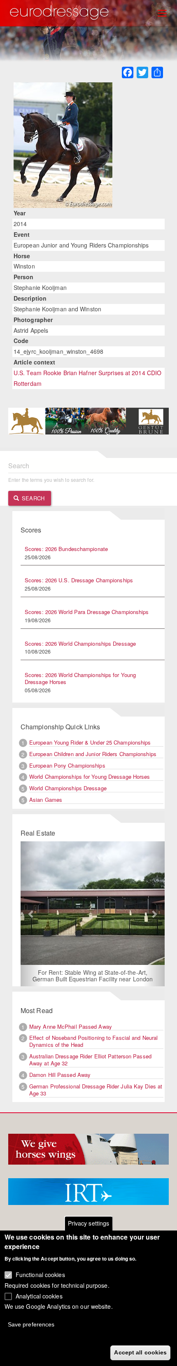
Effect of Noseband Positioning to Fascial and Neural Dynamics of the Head (93, 1041)
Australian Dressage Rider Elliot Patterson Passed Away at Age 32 (90, 1059)
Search (32, 498)
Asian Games (45, 799)
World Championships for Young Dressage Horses (89, 776)
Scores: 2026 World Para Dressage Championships (87, 612)
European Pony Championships (67, 765)
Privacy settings (88, 1223)
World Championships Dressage (68, 788)
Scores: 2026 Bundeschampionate (66, 549)
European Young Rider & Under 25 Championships (90, 742)
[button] (31, 914)
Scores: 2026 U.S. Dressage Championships (79, 580)
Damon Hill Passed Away (60, 1075)
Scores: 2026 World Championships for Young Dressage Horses (80, 678)
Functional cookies (40, 1274)
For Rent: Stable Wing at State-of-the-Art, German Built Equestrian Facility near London (93, 975)
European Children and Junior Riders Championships (92, 754)
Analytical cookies (39, 1296)
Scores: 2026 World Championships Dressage (80, 643)
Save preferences (31, 1324)
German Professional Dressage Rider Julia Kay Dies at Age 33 (95, 1089)
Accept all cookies (140, 1352)
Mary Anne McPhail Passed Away (70, 1026)
